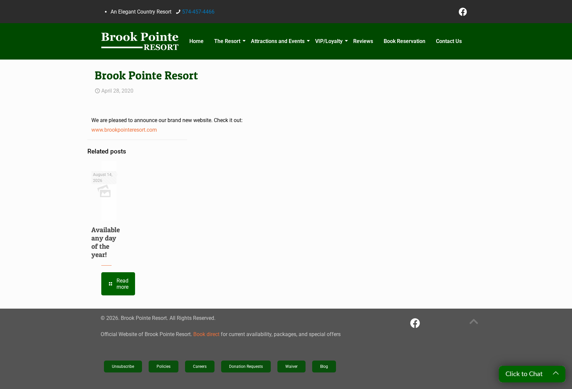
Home (196, 41)
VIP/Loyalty (329, 41)
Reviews (363, 41)
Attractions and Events (278, 41)
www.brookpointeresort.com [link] (124, 130)
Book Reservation (404, 41)
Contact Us (449, 41)
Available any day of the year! (105, 242)
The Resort (227, 41)
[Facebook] (463, 11)
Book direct (206, 334)
